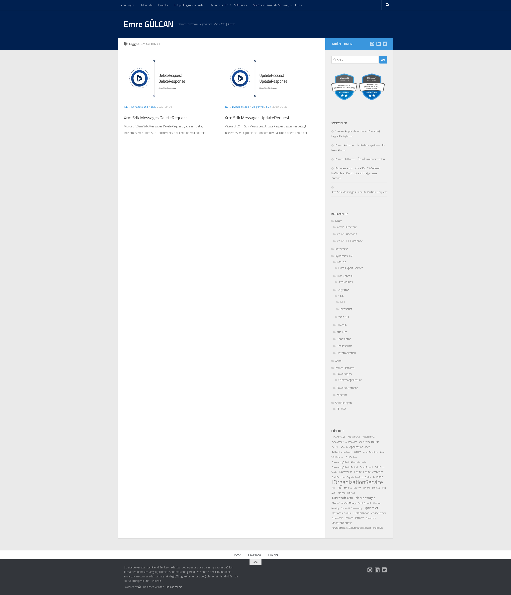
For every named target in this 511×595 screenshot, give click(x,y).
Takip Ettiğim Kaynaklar (189, 5)
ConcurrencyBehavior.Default (345, 467)
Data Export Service (350, 268)
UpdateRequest (342, 523)
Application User (359, 447)
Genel (338, 361)
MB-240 (376, 488)
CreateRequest (366, 467)
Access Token (369, 441)
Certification (351, 457)
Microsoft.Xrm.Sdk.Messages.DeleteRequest (351, 503)
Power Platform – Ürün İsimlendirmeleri (360, 159)
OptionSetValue (342, 513)
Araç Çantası (345, 276)
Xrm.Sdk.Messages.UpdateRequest (257, 117)
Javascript (346, 309)
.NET (126, 106)
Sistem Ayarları (346, 353)
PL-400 (341, 408)
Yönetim (342, 394)
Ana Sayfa (127, 5)
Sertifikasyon (343, 402)
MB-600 (342, 493)
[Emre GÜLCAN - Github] (372, 43)
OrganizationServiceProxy (370, 513)
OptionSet (371, 508)
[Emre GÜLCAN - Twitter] (384, 43)
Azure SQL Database (350, 241)
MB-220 (357, 488)
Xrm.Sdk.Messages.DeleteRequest (155, 117)
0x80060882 (338, 442)
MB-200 (337, 488)
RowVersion (371, 518)
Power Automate (347, 387)
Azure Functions (347, 234)
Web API (343, 317)
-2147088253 (353, 437)
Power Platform (345, 368)
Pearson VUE (337, 518)
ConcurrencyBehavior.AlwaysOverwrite (349, 462)
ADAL (335, 447)
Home (237, 554)
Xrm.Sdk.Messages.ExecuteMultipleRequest (351, 527)
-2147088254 (367, 437)
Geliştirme (258, 106)
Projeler (163, 5)
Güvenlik (342, 325)
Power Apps (344, 374)
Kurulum (342, 332)
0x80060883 (351, 442)
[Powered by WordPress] (139, 587)
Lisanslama (344, 339)
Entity (357, 472)
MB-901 (351, 493)
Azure (338, 221)
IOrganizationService (357, 482)
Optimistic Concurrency (351, 508)
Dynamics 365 (139, 106)
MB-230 (366, 488)
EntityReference (373, 472)
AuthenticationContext (342, 452)
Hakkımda (146, 5)
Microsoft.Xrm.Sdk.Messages (353, 498)
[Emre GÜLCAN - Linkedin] (378, 43)
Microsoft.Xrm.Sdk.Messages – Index (277, 5)
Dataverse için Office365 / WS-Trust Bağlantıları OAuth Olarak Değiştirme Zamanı (355, 173)
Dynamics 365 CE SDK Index (228, 5)
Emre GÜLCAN (148, 24)
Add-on (341, 262)
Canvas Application (350, 379)
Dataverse (341, 249)
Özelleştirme (345, 346)
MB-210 (348, 488)
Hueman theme (173, 587)
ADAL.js (344, 447)
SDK (153, 106)
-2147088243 (338, 437)
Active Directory (347, 227)
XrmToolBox (345, 282)
